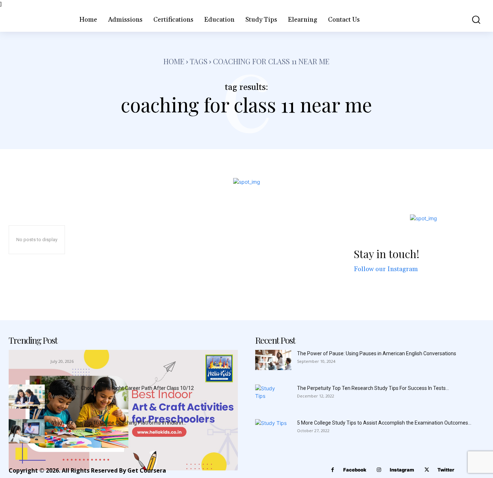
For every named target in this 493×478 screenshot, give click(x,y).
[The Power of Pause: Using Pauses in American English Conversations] (273, 360)
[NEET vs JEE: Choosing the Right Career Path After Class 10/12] (27, 396)
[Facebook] (332, 470)
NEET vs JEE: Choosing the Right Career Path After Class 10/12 (122, 388)
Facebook (354, 470)
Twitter (445, 470)
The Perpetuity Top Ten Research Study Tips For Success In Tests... (373, 388)
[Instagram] (379, 470)
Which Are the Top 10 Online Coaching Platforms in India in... (118, 423)
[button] (471, 19)
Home (173, 61)
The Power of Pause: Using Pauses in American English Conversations (376, 353)
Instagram (402, 470)
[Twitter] (426, 470)
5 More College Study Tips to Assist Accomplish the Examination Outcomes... (384, 423)
